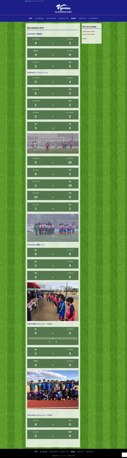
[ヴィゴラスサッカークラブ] (63, 12)
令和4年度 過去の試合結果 (88, 31)
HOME (35, 451)
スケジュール (80, 451)
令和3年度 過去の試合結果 (88, 34)
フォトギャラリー (90, 451)
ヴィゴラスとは (43, 451)
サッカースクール (53, 451)
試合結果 (84, 38)
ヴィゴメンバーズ (64, 451)
